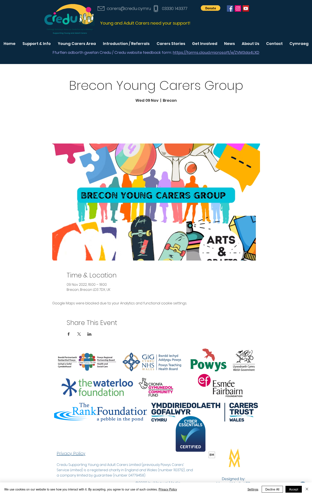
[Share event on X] (79, 334)
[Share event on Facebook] (69, 334)
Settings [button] (252, 489)
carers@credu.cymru (129, 8)
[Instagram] (238, 8)
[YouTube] (246, 8)
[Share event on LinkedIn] (89, 334)
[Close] (306, 489)
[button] (210, 8)
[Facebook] (230, 8)
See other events (156, 123)
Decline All (272, 489)
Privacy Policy (168, 489)
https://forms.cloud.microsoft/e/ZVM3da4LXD (216, 52)
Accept (293, 489)
